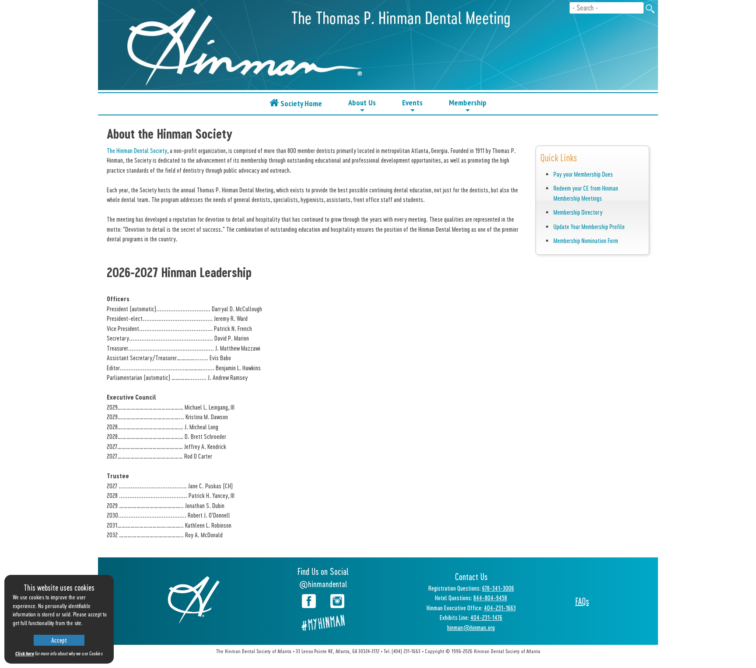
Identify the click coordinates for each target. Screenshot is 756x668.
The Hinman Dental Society (137, 150)
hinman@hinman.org (471, 627)
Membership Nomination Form (585, 240)
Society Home (300, 103)
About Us (362, 105)
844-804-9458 (490, 598)
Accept (59, 640)
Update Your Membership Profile (589, 226)
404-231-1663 (500, 608)
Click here (24, 653)
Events (412, 105)
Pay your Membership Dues (583, 174)
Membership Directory (577, 212)
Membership (467, 105)
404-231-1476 (486, 617)
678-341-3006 (498, 588)
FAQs (582, 601)
